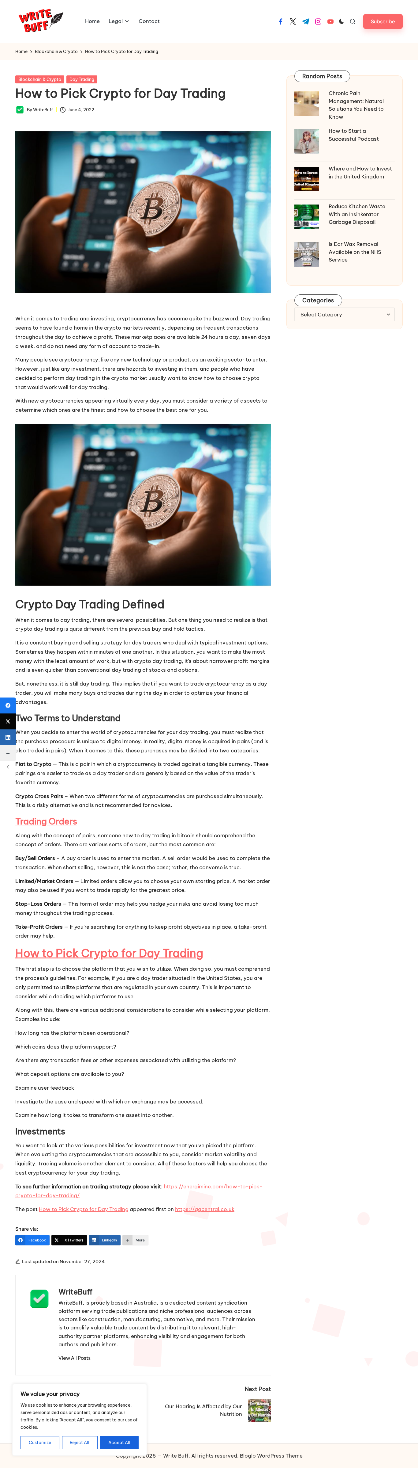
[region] (79, 1420)
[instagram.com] (318, 21)
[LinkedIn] (8, 737)
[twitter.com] (293, 21)
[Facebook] (8, 705)
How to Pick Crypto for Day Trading (109, 953)
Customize (40, 1442)
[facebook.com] (280, 21)
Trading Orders (46, 821)
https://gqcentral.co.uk (204, 1209)
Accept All (119, 1442)
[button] (383, 21)
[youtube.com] (330, 21)
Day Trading (81, 79)
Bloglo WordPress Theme (271, 1455)
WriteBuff (75, 1291)
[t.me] (305, 21)
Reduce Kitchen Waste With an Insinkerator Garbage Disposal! (357, 214)
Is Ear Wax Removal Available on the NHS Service (355, 252)
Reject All (79, 1442)
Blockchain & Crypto (39, 79)
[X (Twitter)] (8, 721)
